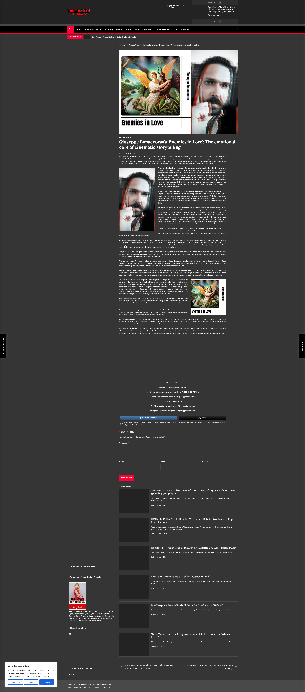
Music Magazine (143, 29)
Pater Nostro (136, 425)
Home (79, 29)
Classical (143, 423)
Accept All (46, 682)
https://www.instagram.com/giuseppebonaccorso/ (177, 411)
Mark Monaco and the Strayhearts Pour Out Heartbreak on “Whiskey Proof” (191, 636)
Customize (16, 682)
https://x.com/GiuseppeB (174, 401)
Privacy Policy (162, 29)
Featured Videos (113, 29)
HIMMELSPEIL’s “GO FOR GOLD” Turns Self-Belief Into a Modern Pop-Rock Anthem (192, 521)
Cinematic (136, 423)
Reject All (31, 682)
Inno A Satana (206, 423)
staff (120, 153)
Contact (185, 29)
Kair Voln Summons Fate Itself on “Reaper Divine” (180, 576)
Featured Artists (93, 29)
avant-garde (128, 423)
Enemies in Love (171, 423)
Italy (125, 425)
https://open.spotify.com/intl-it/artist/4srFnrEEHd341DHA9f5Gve (176, 392)
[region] (31, 674)
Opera (129, 425)
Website (205, 462)
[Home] (70, 29)
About (128, 29)
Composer (162, 423)
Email (163, 462)
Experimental (182, 423)
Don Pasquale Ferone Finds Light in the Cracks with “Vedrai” (187, 605)
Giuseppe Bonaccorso (194, 423)
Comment (124, 443)
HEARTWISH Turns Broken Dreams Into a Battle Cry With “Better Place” (193, 548)
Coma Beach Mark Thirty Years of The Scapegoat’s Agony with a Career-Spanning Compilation (221, 9)
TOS (175, 29)
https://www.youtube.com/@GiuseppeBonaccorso (176, 406)
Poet (142, 425)
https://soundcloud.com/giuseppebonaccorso (178, 397)
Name (122, 462)
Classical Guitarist (152, 423)
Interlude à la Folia (218, 423)
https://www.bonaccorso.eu (176, 387)
